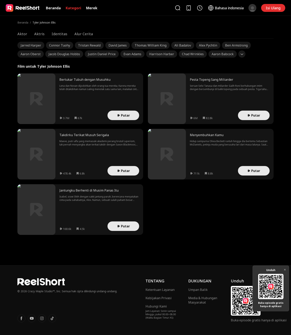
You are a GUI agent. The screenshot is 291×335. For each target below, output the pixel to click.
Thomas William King (150, 45)
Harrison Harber (161, 54)
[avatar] (252, 8)
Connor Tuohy (59, 45)
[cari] (177, 8)
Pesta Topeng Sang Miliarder (211, 79)
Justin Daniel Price (102, 54)
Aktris (39, 33)
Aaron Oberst (31, 54)
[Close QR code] (284, 269)
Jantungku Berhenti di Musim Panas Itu (89, 190)
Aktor (22, 33)
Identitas (59, 33)
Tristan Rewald (89, 45)
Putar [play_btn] (125, 115)
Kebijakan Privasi (159, 298)
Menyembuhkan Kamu (206, 135)
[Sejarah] (200, 8)
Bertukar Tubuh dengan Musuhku (84, 79)
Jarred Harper (31, 45)
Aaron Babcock (223, 54)
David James (117, 45)
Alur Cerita (83, 33)
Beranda (53, 8)
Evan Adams (132, 54)
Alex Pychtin (208, 45)
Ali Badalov (182, 45)
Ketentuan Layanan (160, 290)
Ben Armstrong (236, 45)
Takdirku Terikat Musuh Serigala (84, 135)
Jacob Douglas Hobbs (64, 54)
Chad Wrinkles (193, 54)
